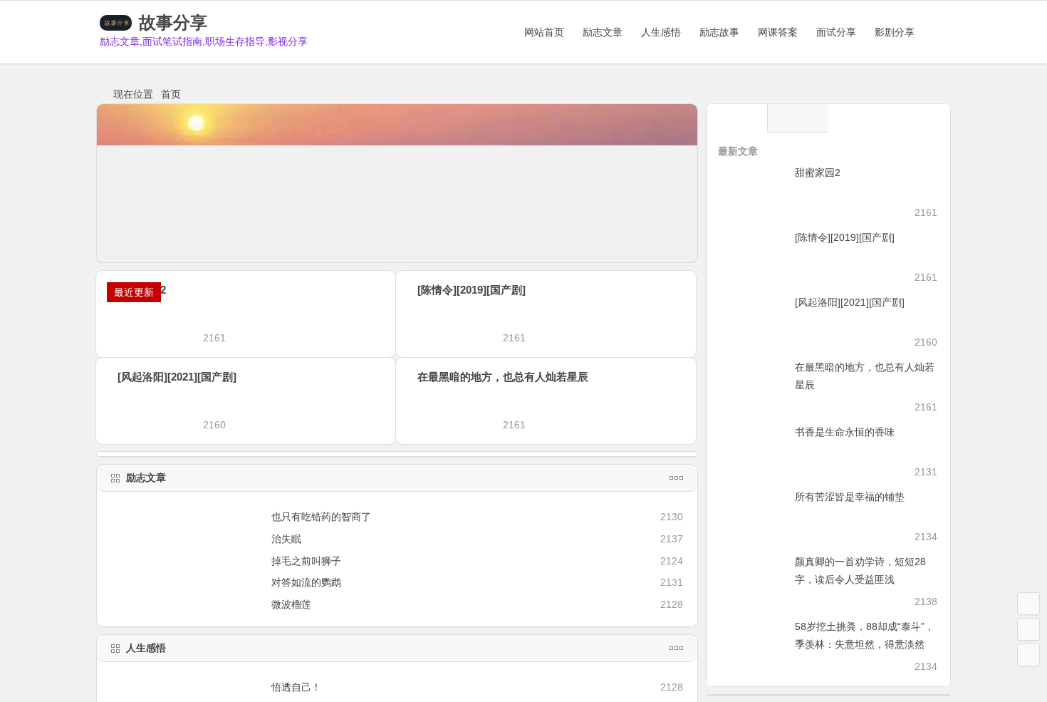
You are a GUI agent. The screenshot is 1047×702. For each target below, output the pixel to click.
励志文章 (603, 32)
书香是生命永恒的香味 (845, 432)
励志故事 (719, 32)
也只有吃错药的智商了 (321, 516)
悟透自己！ (296, 687)
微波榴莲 (291, 604)
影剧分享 (895, 32)
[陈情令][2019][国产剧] (517, 290)
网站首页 (544, 32)
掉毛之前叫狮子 (306, 561)
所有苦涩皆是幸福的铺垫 (850, 496)
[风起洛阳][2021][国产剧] (177, 377)
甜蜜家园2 (817, 172)
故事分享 (173, 22)
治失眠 (286, 538)
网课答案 (778, 32)
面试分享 (836, 32)
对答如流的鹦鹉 (306, 582)
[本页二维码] (1028, 655)
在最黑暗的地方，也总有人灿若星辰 (502, 377)
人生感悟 (661, 32)
